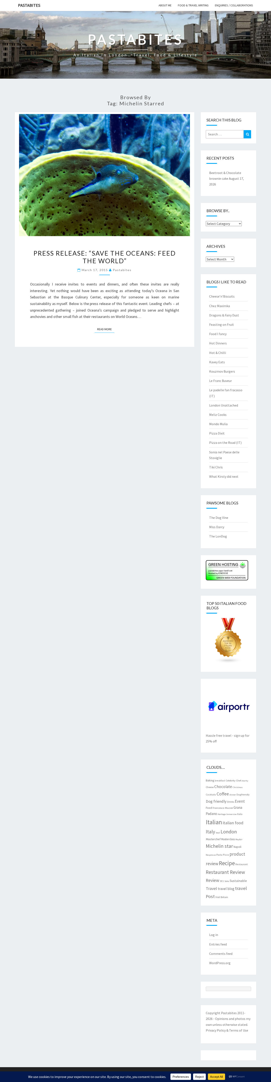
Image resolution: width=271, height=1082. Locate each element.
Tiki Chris (216, 467)
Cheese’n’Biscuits (222, 296)
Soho (226, 881)
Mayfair (238, 839)
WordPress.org (220, 963)
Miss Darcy (216, 527)
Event (240, 801)
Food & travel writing (193, 5)
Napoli (237, 847)
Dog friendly (216, 801)
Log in (213, 935)
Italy (210, 832)
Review (212, 880)
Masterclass (228, 839)
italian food (233, 822)
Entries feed (218, 944)
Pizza (226, 854)
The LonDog (218, 536)
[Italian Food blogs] (228, 642)
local (218, 832)
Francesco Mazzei (223, 807)
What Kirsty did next (223, 476)
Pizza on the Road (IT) (225, 442)
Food (209, 808)
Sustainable (238, 881)
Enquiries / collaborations (234, 5)
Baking (210, 780)
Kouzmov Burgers (222, 371)
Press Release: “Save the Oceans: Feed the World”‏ (104, 257)
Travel (211, 888)
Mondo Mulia (218, 424)
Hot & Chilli (217, 353)
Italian (214, 822)
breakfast (220, 780)
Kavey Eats (217, 362)
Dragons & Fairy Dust (224, 315)
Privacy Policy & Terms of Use (227, 1030)
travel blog (226, 888)
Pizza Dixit (217, 433)
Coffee (223, 794)
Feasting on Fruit (221, 324)
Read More (105, 329)
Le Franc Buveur (220, 381)
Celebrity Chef (233, 780)
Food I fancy (218, 334)
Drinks (230, 801)
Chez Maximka (219, 306)
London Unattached (223, 405)
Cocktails (211, 794)
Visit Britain (221, 897)
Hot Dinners (218, 343)
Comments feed (220, 953)
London (229, 831)
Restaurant (241, 864)
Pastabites (29, 5)
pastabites (122, 270)
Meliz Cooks (218, 414)
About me (165, 5)
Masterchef (213, 839)
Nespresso (211, 855)
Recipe (227, 863)
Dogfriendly (242, 794)
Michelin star (219, 846)
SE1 (222, 881)
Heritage (222, 814)
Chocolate (223, 786)
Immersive (231, 814)
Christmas (238, 787)
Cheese (210, 787)
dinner (233, 794)
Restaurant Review (225, 872)
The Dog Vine (218, 517)
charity (245, 780)
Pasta (219, 854)
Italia (239, 814)
